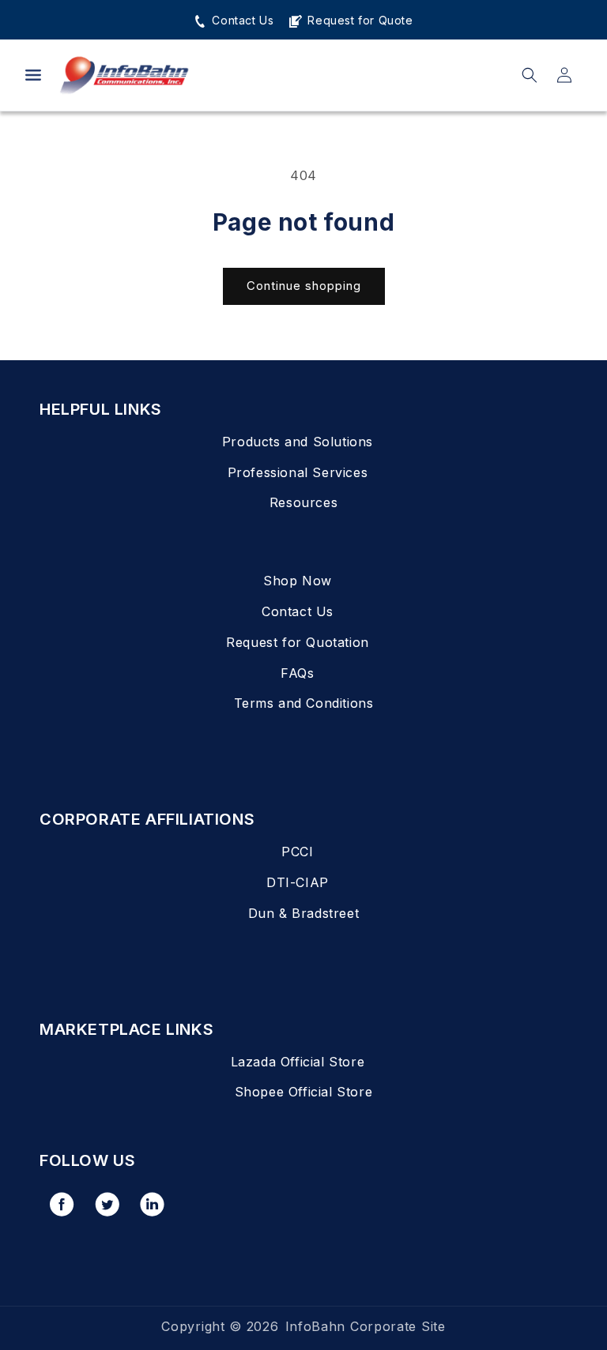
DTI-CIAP (297, 882)
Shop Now (297, 581)
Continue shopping (304, 285)
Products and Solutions (297, 441)
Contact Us (241, 20)
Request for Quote (358, 20)
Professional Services (298, 472)
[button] (33, 75)
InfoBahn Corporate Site (365, 1326)
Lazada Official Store (298, 1062)
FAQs (297, 673)
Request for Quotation (297, 642)
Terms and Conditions (304, 703)
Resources (303, 502)
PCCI (297, 851)
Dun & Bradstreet (304, 913)
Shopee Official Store (304, 1092)
